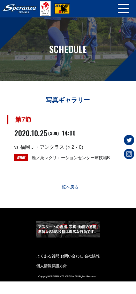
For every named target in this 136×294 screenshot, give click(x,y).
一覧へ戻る (68, 187)
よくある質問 (47, 256)
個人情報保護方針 (51, 266)
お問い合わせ (71, 256)
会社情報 (92, 256)
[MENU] (123, 9)
